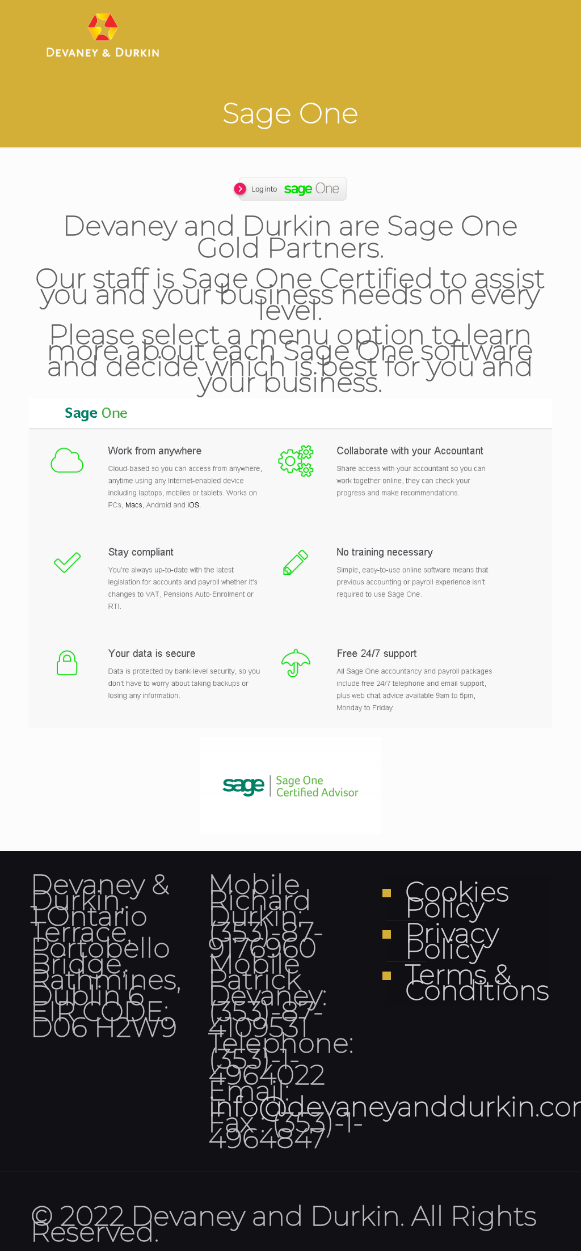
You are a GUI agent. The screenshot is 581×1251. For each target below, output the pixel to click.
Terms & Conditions (475, 982)
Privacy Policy (452, 941)
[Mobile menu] (532, 34)
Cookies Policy (457, 900)
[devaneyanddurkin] (102, 34)
